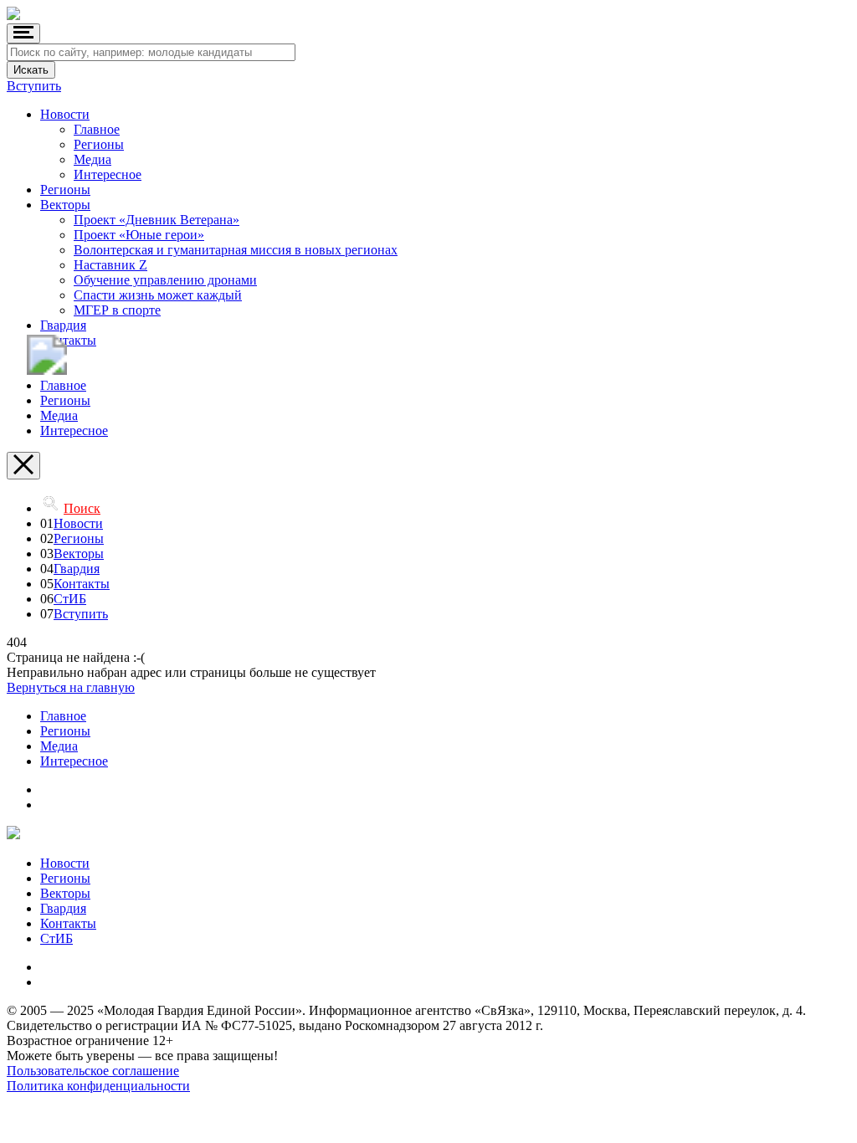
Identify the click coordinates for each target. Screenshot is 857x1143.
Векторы (65, 204)
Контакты (68, 340)
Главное (97, 129)
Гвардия (63, 325)
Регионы (99, 144)
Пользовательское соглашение (93, 1071)
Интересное (107, 174)
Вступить (34, 86)
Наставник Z (110, 265)
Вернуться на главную (71, 687)
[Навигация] (23, 33)
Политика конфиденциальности (98, 1086)
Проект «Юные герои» (139, 235)
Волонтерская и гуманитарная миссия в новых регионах (236, 250)
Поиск (82, 508)
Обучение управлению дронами (165, 280)
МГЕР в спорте (117, 310)
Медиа (92, 159)
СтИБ (70, 599)
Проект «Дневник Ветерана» (156, 220)
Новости (65, 114)
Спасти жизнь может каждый (158, 295)
